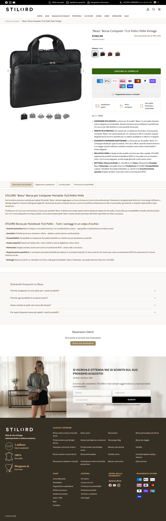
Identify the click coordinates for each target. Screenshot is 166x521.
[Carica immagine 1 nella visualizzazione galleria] (45, 69)
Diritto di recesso (60, 490)
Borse (39, 16)
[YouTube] (14, 2)
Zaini (47, 16)
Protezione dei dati (88, 490)
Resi (54, 502)
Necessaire (112, 433)
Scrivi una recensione (83, 343)
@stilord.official (115, 481)
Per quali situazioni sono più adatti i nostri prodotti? (34, 312)
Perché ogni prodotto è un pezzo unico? (29, 298)
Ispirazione (117, 16)
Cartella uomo (113, 454)
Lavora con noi (87, 482)
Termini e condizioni (89, 494)
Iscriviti (132, 400)
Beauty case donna (116, 447)
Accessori (89, 16)
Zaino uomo (85, 433)
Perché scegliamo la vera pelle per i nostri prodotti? (34, 291)
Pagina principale (12, 21)
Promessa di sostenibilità (91, 486)
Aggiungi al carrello (126, 71)
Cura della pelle (59, 479)
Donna (99, 16)
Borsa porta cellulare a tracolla (65, 461)
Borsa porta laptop (88, 454)
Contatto (56, 505)
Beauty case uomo (115, 461)
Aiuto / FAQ (57, 498)
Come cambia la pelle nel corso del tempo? (30, 305)
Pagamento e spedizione (63, 486)
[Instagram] (10, 2)
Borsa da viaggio (142, 440)
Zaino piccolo (141, 461)
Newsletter (57, 482)
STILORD (13, 516)
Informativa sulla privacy (103, 405)
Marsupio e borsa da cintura (64, 447)
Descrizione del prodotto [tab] (21, 185)
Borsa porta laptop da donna (147, 433)
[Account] (147, 9)
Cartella (139, 447)
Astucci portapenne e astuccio (93, 440)
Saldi (126, 16)
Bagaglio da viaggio (61, 16)
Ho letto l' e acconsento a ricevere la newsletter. (114, 405)
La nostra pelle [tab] (64, 185)
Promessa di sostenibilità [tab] (84, 185)
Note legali (85, 498)
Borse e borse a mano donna (64, 454)
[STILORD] (19, 9)
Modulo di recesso (60, 494)
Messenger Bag (114, 440)
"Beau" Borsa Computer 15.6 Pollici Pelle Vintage (41, 21)
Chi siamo (85, 479)
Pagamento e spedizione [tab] (44, 185)
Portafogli (77, 16)
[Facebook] (6, 2)
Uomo (106, 16)
